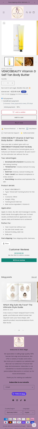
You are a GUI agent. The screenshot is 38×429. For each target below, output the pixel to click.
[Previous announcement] (3, 2)
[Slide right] (36, 62)
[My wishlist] (30, 12)
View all (34, 277)
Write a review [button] (19, 260)
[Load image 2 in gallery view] (19, 61)
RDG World (11, 426)
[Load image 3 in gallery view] (28, 61)
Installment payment (11, 101)
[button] (4, 12)
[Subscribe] (32, 387)
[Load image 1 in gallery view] (9, 61)
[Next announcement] (35, 2)
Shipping (12, 94)
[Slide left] (2, 62)
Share (7, 243)
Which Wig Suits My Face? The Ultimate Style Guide (17, 306)
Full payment (8, 98)
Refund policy (31, 426)
